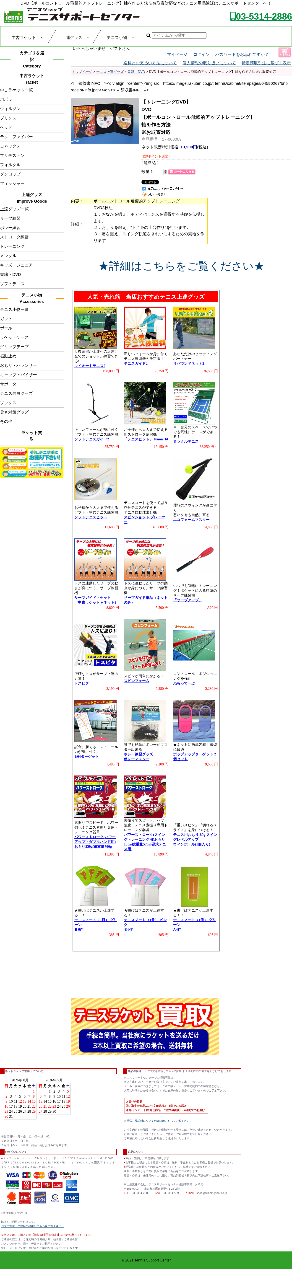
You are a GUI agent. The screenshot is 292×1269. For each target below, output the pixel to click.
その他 (6, 421)
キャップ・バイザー (18, 374)
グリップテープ (14, 346)
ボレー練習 (10, 227)
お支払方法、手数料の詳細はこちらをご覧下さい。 (32, 1226)
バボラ (6, 99)
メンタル (8, 255)
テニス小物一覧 (14, 309)
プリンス (8, 118)
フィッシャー (12, 183)
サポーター (10, 384)
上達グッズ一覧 (14, 209)
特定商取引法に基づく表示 (266, 63)
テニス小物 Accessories (33, 298)
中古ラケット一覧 (16, 90)
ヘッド (6, 127)
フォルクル (10, 165)
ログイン (201, 54)
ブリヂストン (12, 155)
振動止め (8, 356)
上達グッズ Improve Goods (32, 198)
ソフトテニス (12, 284)
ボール (6, 328)
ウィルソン (10, 108)
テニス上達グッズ (110, 72)
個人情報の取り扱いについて (209, 63)
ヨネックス (10, 146)
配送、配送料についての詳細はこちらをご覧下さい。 (159, 1120)
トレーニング (12, 246)
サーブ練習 (10, 218)
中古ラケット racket (33, 79)
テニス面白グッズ (16, 393)
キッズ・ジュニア (16, 265)
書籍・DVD (10, 274)
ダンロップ (10, 174)
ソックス (8, 403)
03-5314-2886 (264, 16)
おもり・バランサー (18, 365)
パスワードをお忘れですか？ (242, 54)
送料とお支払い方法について (150, 63)
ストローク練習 (14, 237)
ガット (6, 318)
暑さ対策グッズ (14, 412)
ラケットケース (14, 337)
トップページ (82, 72)
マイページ (177, 54)
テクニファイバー (16, 136)
